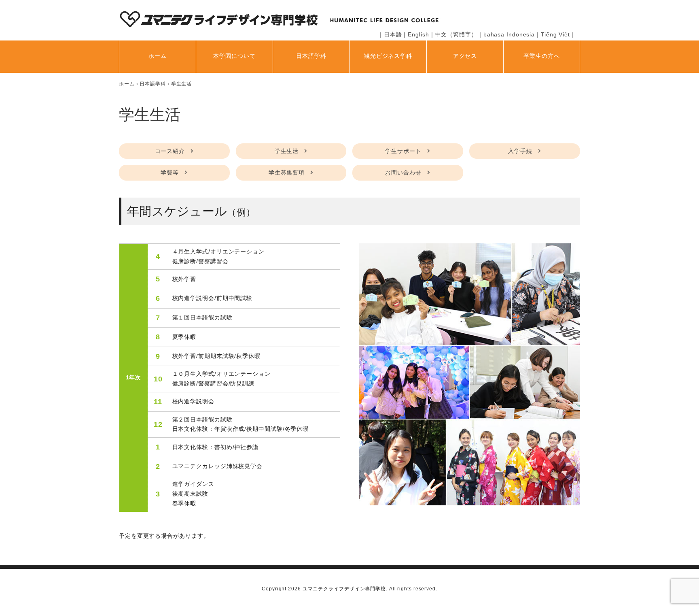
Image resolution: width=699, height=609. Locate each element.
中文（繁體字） (456, 34)
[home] (127, 84)
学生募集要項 (287, 172)
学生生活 (287, 151)
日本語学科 (311, 56)
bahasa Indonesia (509, 34)
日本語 (393, 34)
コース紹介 (170, 151)
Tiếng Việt (555, 34)
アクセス (465, 56)
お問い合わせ (403, 172)
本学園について (234, 56)
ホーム (157, 56)
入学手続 (520, 151)
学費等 (170, 172)
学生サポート (403, 151)
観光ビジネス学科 (388, 56)
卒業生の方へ (541, 56)
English (418, 34)
